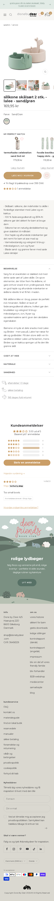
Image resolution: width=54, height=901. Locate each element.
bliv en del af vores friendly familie (39, 664)
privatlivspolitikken (17, 820)
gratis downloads (39, 628)
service (15, 25)
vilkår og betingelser (9, 755)
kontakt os (9, 712)
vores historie (37, 617)
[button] (10, 188)
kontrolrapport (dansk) (37, 640)
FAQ (6, 707)
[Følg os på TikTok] (34, 849)
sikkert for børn (38, 622)
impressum (36, 656)
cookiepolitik (10, 768)
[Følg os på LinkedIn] (40, 849)
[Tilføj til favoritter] (22, 139)
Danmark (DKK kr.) (14, 861)
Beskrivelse (10, 268)
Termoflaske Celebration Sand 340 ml (18, 154)
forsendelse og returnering (11, 746)
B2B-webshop (37, 676)
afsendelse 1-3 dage (18, 383)
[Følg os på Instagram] (13, 849)
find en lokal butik (13, 723)
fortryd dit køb (11, 773)
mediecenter (37, 682)
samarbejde (36, 687)
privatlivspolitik (11, 762)
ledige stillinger (38, 633)
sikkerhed (9, 372)
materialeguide (12, 717)
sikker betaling (15, 390)
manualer (9, 734)
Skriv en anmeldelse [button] (27, 462)
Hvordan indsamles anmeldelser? (21, 507)
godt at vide (11, 356)
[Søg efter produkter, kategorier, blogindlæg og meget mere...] (10, 14)
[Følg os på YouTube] (27, 849)
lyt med (27, 582)
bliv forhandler (37, 671)
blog (32, 692)
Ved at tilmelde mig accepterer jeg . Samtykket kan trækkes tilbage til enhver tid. (26, 820)
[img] (10, 481)
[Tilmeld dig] (46, 828)
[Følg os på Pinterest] (20, 849)
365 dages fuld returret (20, 397)
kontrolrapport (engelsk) (37, 649)
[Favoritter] (40, 14)
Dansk (31, 861)
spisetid (7, 25)
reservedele (10, 728)
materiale (9, 364)
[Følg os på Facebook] (7, 849)
